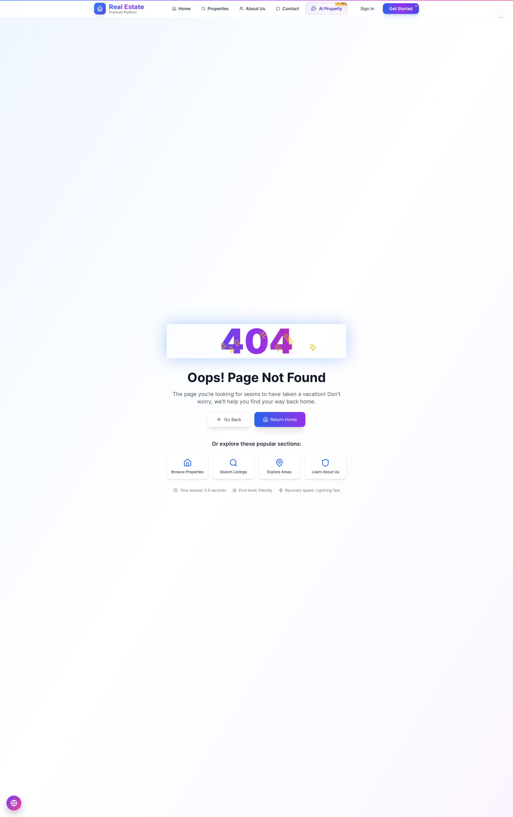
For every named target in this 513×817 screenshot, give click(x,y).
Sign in (367, 8)
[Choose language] (13, 803)
